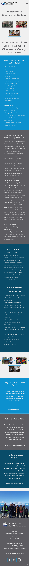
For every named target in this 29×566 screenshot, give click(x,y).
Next (27, 504)
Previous (2, 504)
